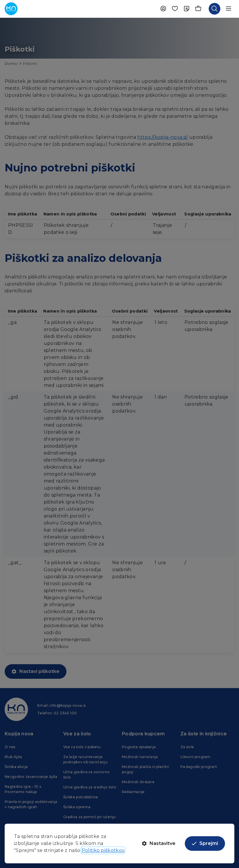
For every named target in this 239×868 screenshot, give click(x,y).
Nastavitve (162, 843)
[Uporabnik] (163, 9)
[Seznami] (186, 9)
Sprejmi (208, 843)
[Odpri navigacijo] (228, 9)
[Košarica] (198, 9)
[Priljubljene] (175, 9)
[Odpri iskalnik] (214, 9)
